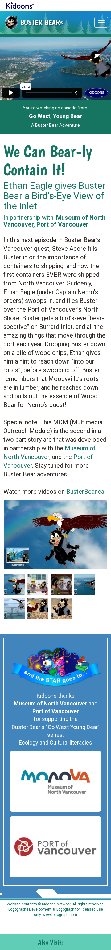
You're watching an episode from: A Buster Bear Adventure (55, 116)
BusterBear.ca (85, 491)
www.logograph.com (59, 914)
